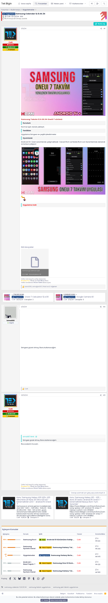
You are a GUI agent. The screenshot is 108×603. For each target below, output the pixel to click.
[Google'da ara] (3, 16)
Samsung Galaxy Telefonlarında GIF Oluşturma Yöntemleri (63, 571)
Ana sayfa (26, 3)
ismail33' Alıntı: (29, 436)
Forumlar (42, 3)
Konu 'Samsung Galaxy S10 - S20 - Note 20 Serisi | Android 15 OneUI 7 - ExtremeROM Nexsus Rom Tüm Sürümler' (86, 500)
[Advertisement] (63, 49)
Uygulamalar (29, 555)
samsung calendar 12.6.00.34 (15, 587)
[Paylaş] (101, 28)
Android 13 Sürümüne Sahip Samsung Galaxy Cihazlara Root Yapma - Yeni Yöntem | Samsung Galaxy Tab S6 (60, 540)
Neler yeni (58, 3)
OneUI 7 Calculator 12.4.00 (37, 296)
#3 (104, 395)
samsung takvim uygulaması (40, 587)
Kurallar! (71, 593)
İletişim (63, 593)
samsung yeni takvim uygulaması (65, 587)
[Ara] (104, 3)
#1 (104, 28)
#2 (104, 307)
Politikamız (80, 593)
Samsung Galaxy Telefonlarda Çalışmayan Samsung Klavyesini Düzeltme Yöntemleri (63, 547)
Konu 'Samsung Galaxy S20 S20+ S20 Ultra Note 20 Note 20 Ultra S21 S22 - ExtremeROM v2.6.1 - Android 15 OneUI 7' (34, 500)
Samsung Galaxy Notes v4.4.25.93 (62, 555)
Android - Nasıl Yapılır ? (29, 563)
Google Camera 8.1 (85, 296)
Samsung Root (29, 539)
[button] (65, 3)
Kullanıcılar (77, 3)
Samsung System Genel (29, 547)
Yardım (89, 593)
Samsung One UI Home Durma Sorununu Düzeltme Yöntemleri (63, 563)
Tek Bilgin (6, 3)
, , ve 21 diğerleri (41, 286)
